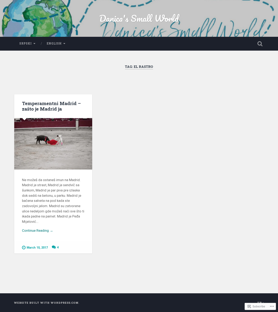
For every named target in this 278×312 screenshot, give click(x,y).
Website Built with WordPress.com (46, 302)
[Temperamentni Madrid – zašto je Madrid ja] (53, 144)
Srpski (25, 43)
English (54, 43)
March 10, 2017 (37, 247)
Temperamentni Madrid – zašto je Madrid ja (51, 106)
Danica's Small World (138, 18)
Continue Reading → (37, 230)
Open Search (260, 44)
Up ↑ (260, 302)
